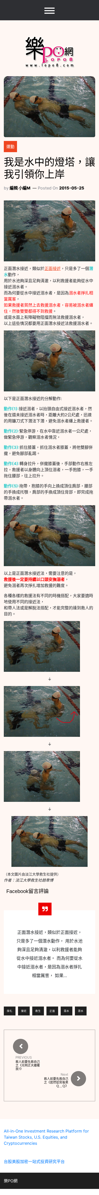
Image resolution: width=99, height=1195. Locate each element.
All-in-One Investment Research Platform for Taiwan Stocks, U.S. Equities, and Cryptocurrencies (46, 1137)
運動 (10, 146)
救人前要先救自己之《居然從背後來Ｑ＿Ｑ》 (56, 1082)
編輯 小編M (20, 187)
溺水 (66, 1010)
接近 (24, 1010)
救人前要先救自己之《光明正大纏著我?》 (27, 1065)
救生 (38, 1010)
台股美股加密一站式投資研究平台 (34, 1161)
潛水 (81, 1010)
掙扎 (9, 1010)
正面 (52, 1010)
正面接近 (52, 268)
